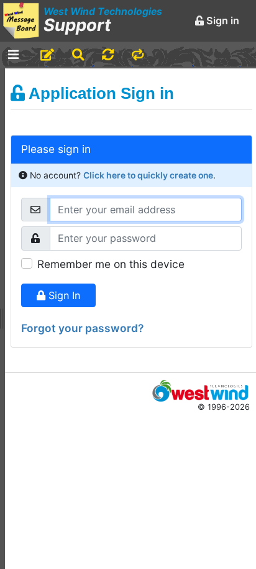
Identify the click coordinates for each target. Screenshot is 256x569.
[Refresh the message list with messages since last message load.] (108, 55)
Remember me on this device (111, 264)
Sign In (62, 295)
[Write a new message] (47, 55)
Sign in (221, 20)
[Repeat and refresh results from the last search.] (138, 55)
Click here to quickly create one (148, 175)
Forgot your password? (82, 328)
